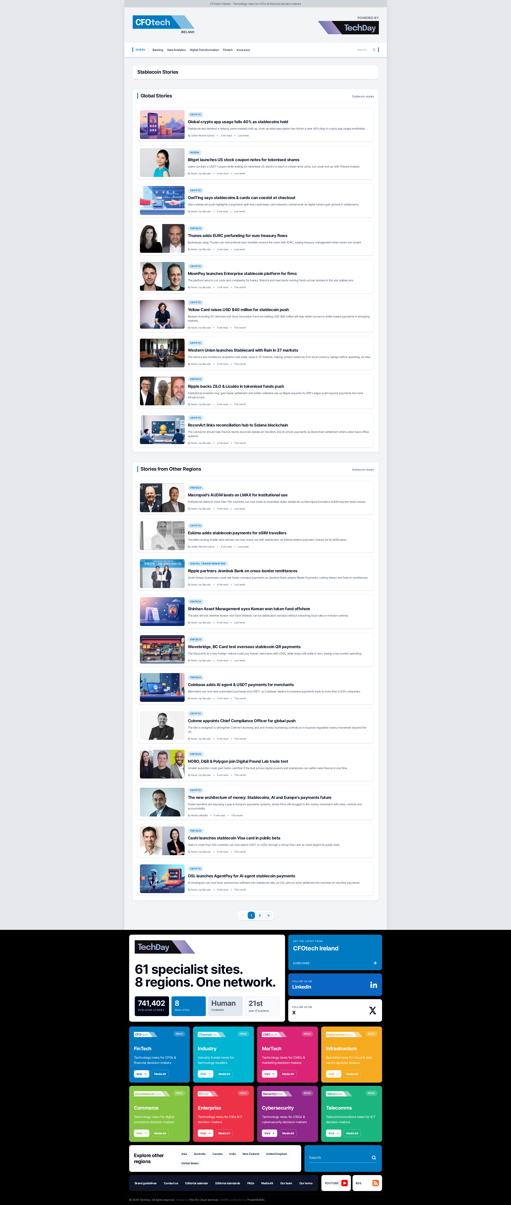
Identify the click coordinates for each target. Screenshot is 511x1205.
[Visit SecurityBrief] (280, 1094)
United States (189, 1163)
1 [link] (251, 915)
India (232, 1153)
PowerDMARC (256, 1199)
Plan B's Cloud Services (203, 1199)
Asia (184, 1153)
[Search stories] (374, 1157)
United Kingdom (276, 1153)
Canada (217, 1153)
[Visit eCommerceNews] (152, 1094)
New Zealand (251, 1153)
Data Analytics (176, 50)
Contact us (171, 1183)
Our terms (306, 1183)
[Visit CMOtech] (280, 1034)
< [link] (243, 915)
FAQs (250, 1183)
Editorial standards (227, 1183)
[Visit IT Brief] (216, 1094)
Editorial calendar (196, 1183)
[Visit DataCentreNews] (344, 1034)
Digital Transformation (204, 50)
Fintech (228, 50)
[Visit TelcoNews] (344, 1094)
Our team (286, 1183)
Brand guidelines (146, 1183)
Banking (158, 50)
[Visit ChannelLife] (216, 1034)
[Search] (374, 49)
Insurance (243, 50)
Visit (139, 1074)
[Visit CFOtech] (152, 1034)
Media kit (160, 1074)
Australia (200, 1153)
